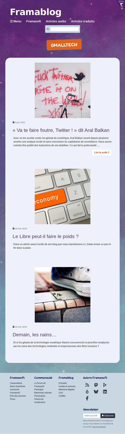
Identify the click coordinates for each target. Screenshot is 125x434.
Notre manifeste (17, 386)
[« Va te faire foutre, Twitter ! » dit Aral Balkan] (62, 91)
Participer (38, 389)
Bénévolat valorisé (43, 392)
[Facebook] (87, 400)
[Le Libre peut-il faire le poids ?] (62, 197)
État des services (18, 396)
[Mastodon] (96, 387)
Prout (12, 399)
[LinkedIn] (105, 393)
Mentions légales (67, 389)
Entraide (63, 383)
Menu (17, 21)
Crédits (62, 396)
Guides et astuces (67, 386)
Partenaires (39, 396)
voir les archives (99, 427)
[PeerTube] (105, 387)
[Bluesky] (96, 393)
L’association (16, 383)
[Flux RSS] (87, 387)
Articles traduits (83, 21)
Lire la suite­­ (100, 152)
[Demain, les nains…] (62, 296)
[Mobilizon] (87, 393)
